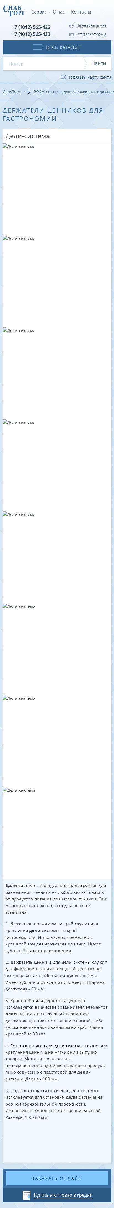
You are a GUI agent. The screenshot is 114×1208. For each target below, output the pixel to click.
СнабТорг (11, 91)
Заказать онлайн (57, 1178)
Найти (98, 63)
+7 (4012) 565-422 (31, 27)
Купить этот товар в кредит (63, 1195)
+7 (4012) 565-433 (31, 34)
